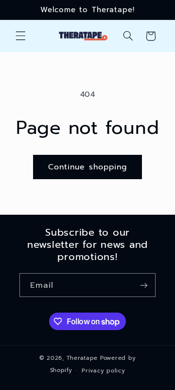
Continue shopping (87, 167)
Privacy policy (103, 370)
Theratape (82, 357)
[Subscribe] (144, 285)
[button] (20, 36)
